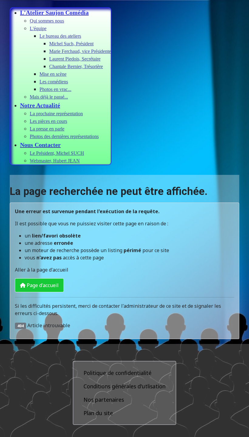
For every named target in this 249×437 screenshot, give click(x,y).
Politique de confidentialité (118, 372)
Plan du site (98, 413)
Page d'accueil (42, 285)
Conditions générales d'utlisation (124, 386)
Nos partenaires (104, 399)
